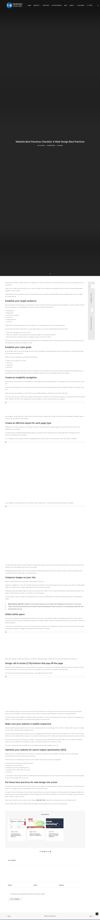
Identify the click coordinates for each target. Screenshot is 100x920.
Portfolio (46, 5)
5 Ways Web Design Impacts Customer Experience (53, 835)
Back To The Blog (50, 916)
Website (61, 885)
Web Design (51, 145)
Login (90, 5)
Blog (65, 5)
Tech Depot (81, 5)
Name (10, 885)
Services (36, 5)
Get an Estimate (57, 5)
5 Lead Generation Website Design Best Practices (16, 835)
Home (29, 5)
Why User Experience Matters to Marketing (35, 834)
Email (35, 885)
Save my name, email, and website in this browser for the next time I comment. (27, 894)
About (72, 5)
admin (61, 145)
